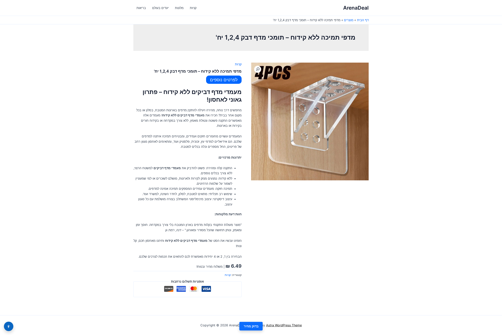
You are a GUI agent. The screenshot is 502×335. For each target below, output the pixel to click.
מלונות (179, 8)
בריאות (141, 8)
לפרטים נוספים (224, 79)
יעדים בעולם (160, 8)
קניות (193, 8)
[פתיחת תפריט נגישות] (8, 326)
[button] (257, 69)
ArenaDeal (356, 8)
